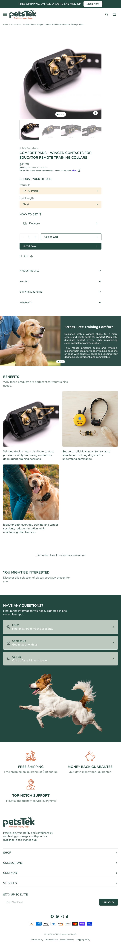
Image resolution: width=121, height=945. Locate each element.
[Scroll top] (117, 941)
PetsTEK (55, 934)
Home (5, 24)
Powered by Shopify (68, 934)
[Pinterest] (36, 264)
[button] (106, 14)
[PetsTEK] (22, 14)
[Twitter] (24, 264)
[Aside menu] (6, 14)
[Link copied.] (42, 264)
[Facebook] (30, 264)
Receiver (25, 185)
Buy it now (29, 246)
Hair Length (27, 198)
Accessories (16, 24)
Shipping (23, 167)
